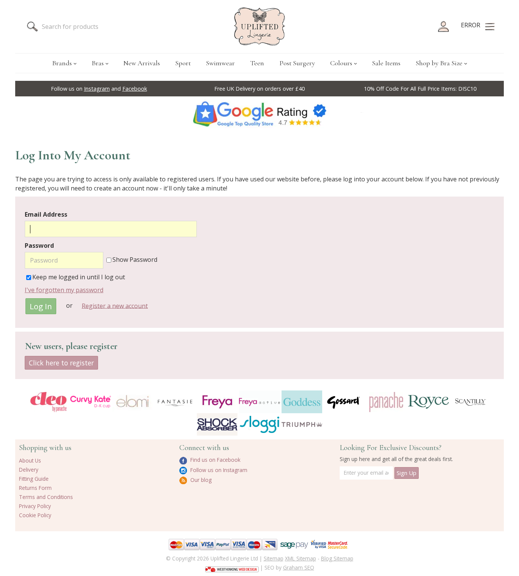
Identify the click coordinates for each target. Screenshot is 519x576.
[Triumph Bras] (302, 423)
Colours (341, 63)
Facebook (134, 88)
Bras (98, 63)
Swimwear (220, 63)
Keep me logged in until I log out (78, 277)
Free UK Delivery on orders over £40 (259, 88)
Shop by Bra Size (439, 63)
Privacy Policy (35, 506)
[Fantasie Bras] (175, 402)
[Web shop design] (232, 567)
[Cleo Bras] (48, 402)
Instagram (97, 88)
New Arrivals (141, 63)
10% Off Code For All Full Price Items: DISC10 (420, 88)
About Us (30, 460)
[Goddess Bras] (302, 401)
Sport (183, 63)
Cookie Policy (35, 515)
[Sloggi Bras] (259, 424)
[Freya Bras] (217, 402)
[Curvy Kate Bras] (90, 402)
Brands (62, 63)
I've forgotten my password (64, 290)
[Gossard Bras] (344, 401)
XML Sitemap (300, 558)
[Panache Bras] (386, 402)
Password (39, 245)
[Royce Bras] (428, 402)
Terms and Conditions (46, 496)
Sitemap (273, 558)
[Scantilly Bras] (470, 402)
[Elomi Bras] (132, 401)
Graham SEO (298, 567)
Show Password (134, 259)
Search (32, 26)
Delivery (28, 469)
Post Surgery (297, 63)
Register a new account (115, 305)
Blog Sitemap (337, 558)
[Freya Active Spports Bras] (259, 401)
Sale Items (386, 63)
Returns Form (35, 487)
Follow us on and (99, 88)
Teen (257, 63)
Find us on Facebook (215, 459)
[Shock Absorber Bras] (217, 424)
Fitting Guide (34, 478)
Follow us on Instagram (218, 470)
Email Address (46, 214)
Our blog (200, 479)
